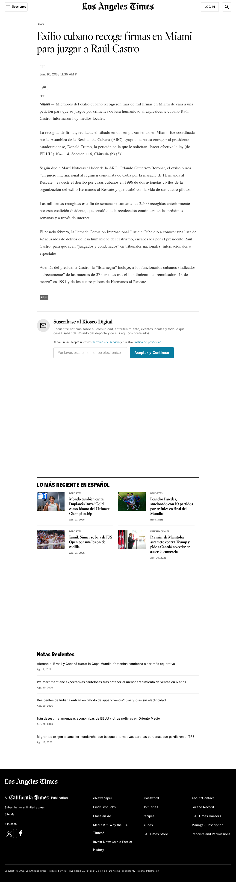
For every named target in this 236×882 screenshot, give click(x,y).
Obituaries (150, 807)
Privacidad (74, 871)
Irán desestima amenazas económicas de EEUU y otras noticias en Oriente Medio (98, 718)
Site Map (10, 814)
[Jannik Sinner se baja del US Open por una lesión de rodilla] (51, 539)
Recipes (148, 816)
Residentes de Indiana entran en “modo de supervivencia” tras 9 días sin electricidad (101, 700)
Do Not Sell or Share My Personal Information (134, 871)
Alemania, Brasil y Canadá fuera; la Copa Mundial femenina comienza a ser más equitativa (106, 664)
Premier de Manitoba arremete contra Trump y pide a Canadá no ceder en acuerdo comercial (170, 545)
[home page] (118, 6)
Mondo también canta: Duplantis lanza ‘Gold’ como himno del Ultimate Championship (89, 506)
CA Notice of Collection (94, 871)
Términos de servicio (106, 342)
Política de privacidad (147, 342)
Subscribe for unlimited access (25, 807)
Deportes (75, 493)
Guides (147, 825)
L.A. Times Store (155, 834)
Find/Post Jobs (104, 807)
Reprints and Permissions (211, 834)
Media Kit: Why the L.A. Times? (111, 829)
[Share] (44, 87)
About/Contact (203, 798)
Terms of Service (57, 871)
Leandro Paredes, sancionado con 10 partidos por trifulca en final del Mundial (171, 506)
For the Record (203, 807)
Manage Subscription (207, 825)
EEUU (41, 24)
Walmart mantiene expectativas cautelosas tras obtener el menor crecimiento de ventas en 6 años (111, 682)
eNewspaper (102, 798)
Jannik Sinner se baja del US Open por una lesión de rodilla (90, 542)
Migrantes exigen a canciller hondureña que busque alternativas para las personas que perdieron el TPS (116, 736)
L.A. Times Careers (206, 816)
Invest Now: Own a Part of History (112, 846)
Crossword (150, 798)
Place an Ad (102, 816)
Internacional (160, 531)
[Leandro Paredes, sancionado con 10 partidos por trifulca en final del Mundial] (132, 501)
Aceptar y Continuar (152, 353)
